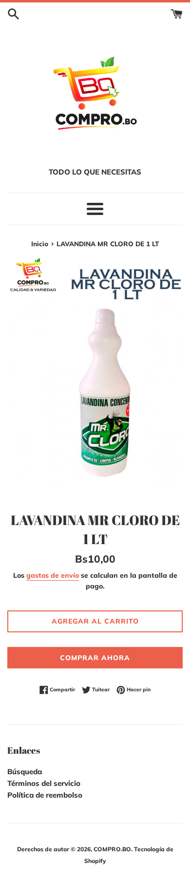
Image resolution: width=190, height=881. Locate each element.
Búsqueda (24, 771)
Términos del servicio (43, 783)
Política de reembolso (44, 795)
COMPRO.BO (112, 849)
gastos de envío (52, 575)
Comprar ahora (95, 657)
